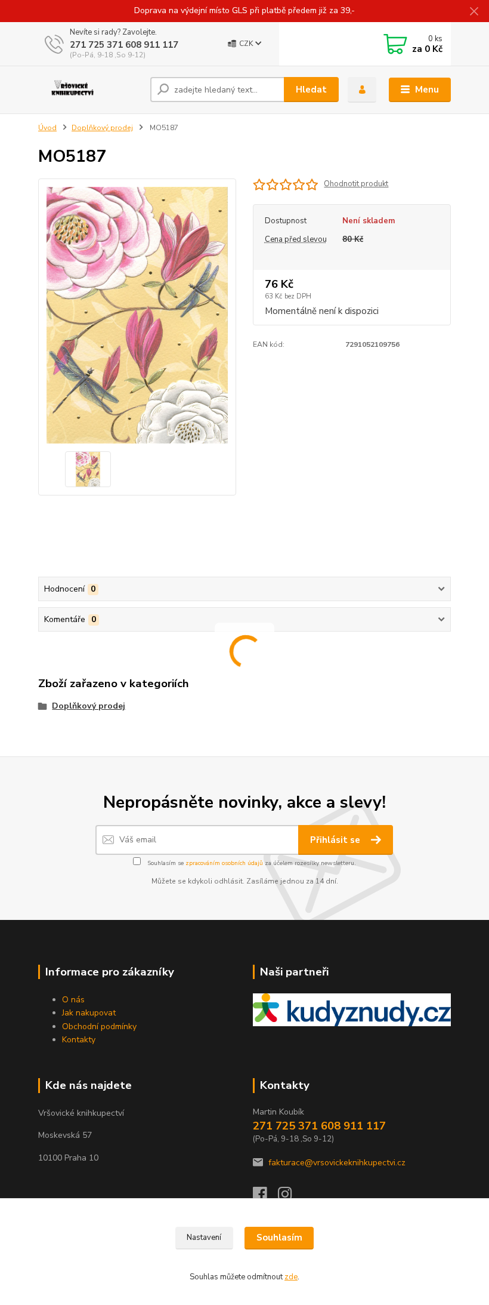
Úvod (47, 128)
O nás (73, 999)
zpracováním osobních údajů (224, 863)
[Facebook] (265, 1197)
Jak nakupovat (89, 1012)
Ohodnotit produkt (356, 184)
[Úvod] (89, 89)
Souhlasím (279, 1238)
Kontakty (78, 1039)
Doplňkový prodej (102, 128)
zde (291, 1277)
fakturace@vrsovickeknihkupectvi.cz (337, 1162)
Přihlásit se (336, 840)
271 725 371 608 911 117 (124, 45)
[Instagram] (290, 1197)
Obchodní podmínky (99, 1026)
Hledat (311, 90)
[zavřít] (474, 12)
